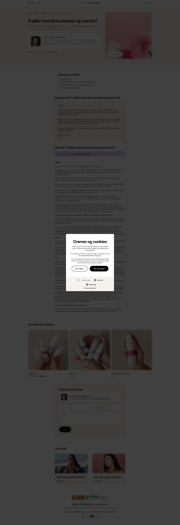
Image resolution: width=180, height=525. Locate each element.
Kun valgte (80, 269)
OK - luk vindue (99, 269)
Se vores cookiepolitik (90, 288)
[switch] (94, 280)
